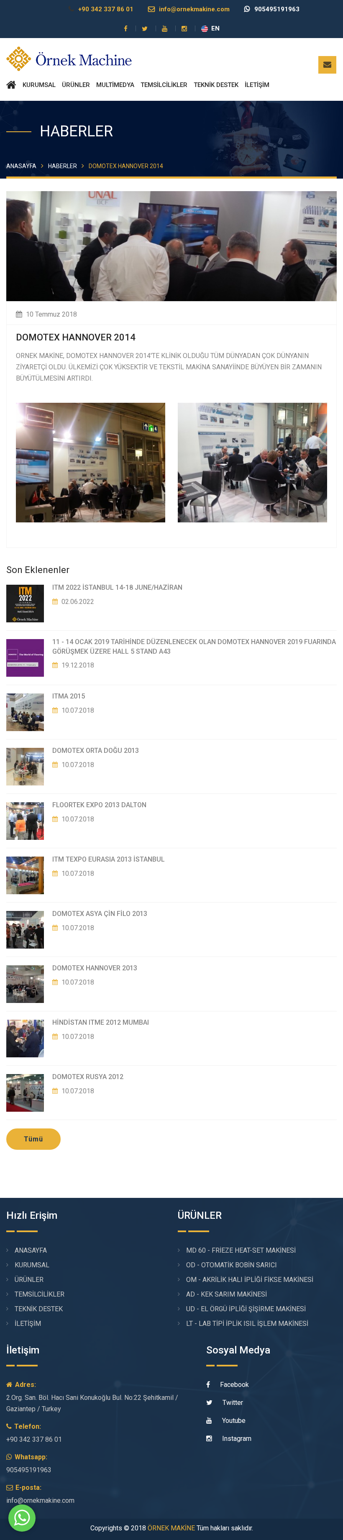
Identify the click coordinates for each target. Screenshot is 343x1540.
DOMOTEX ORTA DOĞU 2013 (95, 751)
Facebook (233, 1385)
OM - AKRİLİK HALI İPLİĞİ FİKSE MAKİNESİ (249, 1280)
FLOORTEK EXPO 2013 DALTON (99, 805)
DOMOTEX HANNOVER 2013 (94, 968)
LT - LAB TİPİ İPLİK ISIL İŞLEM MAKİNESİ (247, 1324)
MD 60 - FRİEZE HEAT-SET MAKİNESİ (241, 1250)
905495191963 (276, 9)
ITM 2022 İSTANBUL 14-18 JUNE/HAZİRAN (117, 587)
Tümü (33, 1139)
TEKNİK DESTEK (216, 85)
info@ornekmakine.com (194, 9)
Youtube (233, 1421)
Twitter (232, 1403)
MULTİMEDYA (115, 85)
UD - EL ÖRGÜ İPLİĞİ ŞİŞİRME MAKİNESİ (246, 1309)
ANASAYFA (21, 166)
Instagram (235, 1439)
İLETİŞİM (257, 85)
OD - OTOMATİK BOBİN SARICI (231, 1265)
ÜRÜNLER (76, 85)
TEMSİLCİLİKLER (164, 85)
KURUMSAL (39, 85)
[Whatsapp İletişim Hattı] (21, 1527)
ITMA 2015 (68, 696)
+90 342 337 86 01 (105, 9)
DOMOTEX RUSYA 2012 (87, 1077)
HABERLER (62, 166)
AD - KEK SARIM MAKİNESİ (226, 1294)
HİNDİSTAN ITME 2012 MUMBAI (100, 1022)
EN (215, 28)
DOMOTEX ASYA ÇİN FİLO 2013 (99, 914)
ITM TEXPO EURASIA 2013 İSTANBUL (108, 859)
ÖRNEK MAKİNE (171, 1528)
